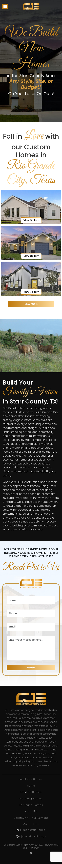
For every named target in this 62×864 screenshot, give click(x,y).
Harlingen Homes (31, 805)
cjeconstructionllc (32, 830)
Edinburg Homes (31, 798)
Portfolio (31, 811)
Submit (31, 667)
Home (31, 785)
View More (31, 304)
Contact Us (31, 824)
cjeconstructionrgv (32, 836)
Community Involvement (31, 817)
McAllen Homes (31, 792)
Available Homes (31, 779)
